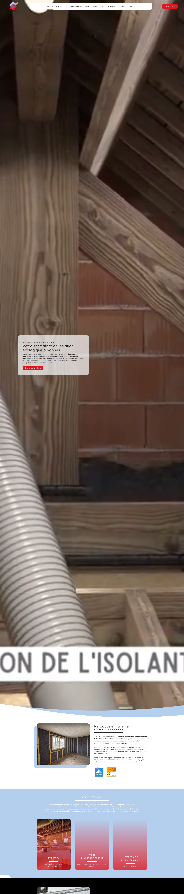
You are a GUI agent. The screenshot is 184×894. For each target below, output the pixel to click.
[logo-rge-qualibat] (99, 768)
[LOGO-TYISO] (14, 2)
